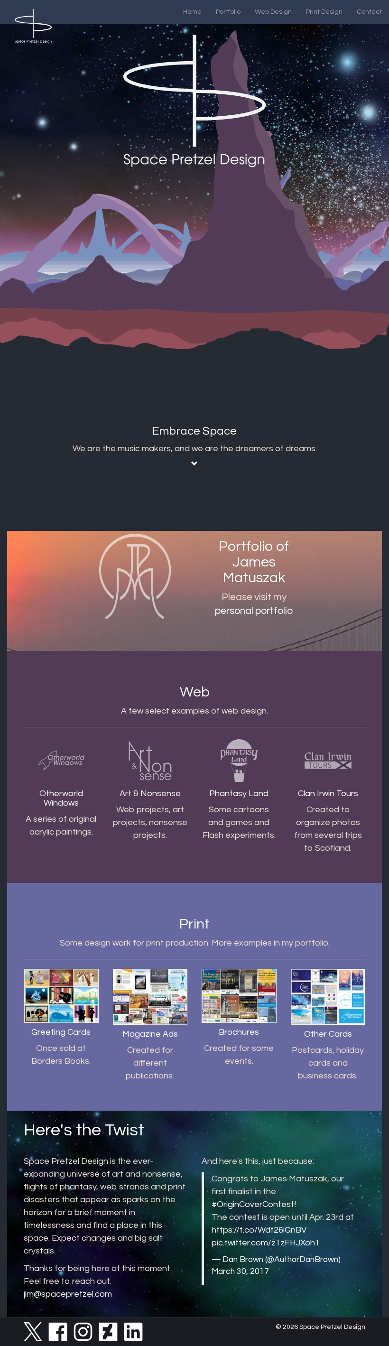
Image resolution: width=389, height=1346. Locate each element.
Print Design (324, 12)
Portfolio (228, 12)
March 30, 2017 (240, 1271)
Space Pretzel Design (332, 1327)
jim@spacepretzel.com (68, 1294)
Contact (369, 12)
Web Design (273, 12)
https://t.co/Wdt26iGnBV (259, 1230)
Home (192, 12)
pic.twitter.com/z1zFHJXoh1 (266, 1242)
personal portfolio (254, 611)
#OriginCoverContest (253, 1204)
